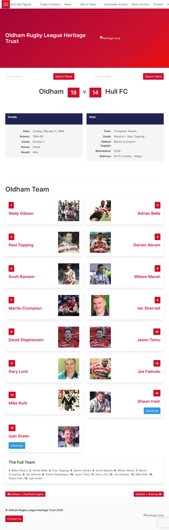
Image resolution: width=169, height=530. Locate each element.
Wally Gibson (21, 213)
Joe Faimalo (148, 371)
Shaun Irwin (148, 401)
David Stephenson (26, 339)
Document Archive (116, 4)
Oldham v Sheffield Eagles (27, 494)
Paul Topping (21, 245)
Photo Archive (140, 4)
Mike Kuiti (18, 403)
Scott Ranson (21, 276)
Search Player (63, 76)
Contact (158, 4)
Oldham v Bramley (147, 494)
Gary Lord (18, 371)
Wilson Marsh (147, 276)
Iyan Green (19, 436)
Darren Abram (147, 245)
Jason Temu (148, 339)
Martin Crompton (25, 308)
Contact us (14, 518)
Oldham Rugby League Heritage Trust (45, 38)
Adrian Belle (148, 213)
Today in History (50, 4)
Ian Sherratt (148, 308)
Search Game (153, 76)
